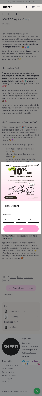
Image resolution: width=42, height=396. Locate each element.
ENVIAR (21, 229)
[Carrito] (33, 7)
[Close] (38, 165)
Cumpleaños (6, 214)
